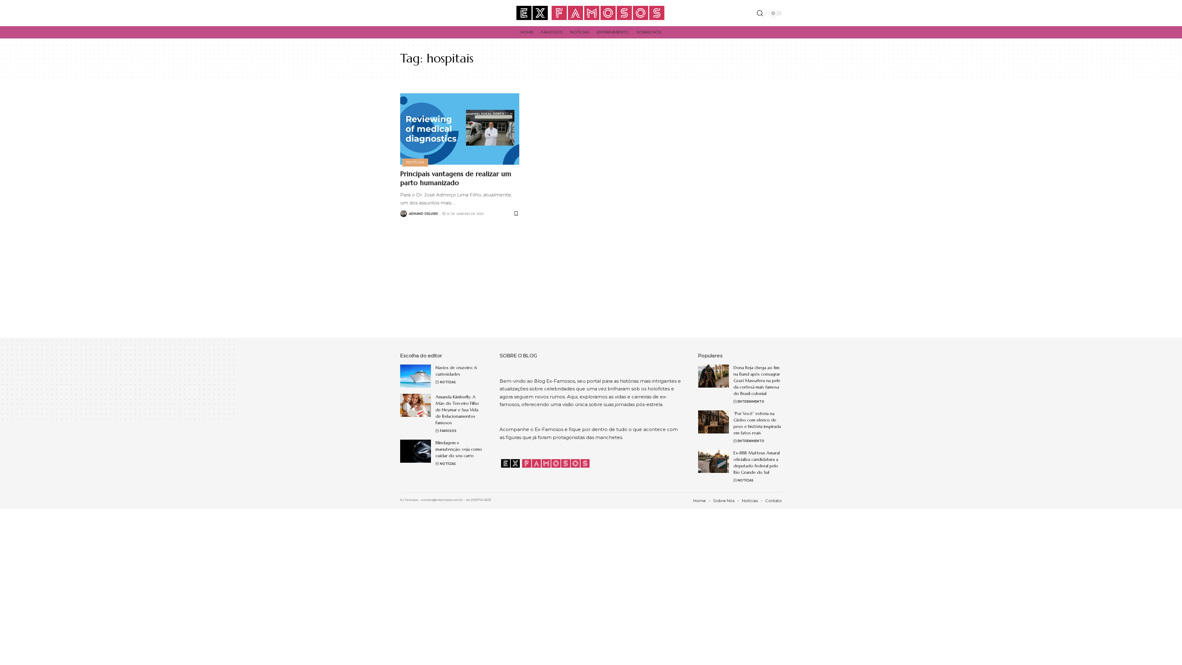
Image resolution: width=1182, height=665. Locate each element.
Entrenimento (751, 402)
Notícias (415, 162)
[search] (760, 13)
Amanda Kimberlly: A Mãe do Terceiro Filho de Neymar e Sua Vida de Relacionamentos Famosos (457, 409)
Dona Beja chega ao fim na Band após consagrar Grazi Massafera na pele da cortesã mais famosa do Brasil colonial (757, 380)
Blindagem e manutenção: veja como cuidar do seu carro (459, 449)
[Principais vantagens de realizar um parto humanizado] (459, 129)
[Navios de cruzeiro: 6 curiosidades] (415, 376)
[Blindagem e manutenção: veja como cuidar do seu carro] (415, 451)
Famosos (448, 431)
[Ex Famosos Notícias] (590, 13)
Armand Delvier (423, 214)
